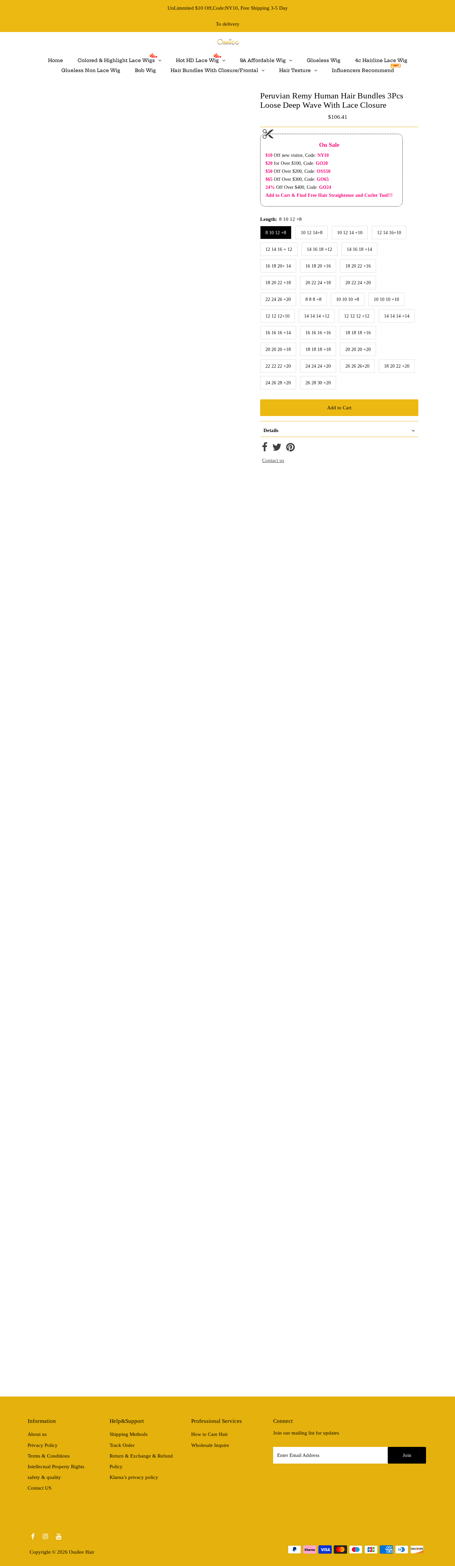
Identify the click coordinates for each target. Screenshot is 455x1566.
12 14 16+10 (389, 232)
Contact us (273, 460)
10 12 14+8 (311, 232)
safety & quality (44, 1477)
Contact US (39, 1488)
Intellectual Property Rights (56, 1466)
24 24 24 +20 (318, 366)
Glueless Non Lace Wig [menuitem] (90, 70)
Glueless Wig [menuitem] (323, 60)
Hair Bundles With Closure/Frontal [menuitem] (214, 70)
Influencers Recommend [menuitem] (363, 70)
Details (270, 430)
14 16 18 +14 (359, 249)
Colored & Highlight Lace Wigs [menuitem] (116, 60)
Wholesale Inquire (210, 1445)
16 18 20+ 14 (278, 266)
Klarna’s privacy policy (134, 1477)
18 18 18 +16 (358, 332)
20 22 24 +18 (318, 282)
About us (37, 1434)
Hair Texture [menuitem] (295, 70)
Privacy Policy (43, 1445)
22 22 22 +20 (278, 366)
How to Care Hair (209, 1434)
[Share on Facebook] (264, 449)
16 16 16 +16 (318, 332)
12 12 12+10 (277, 316)
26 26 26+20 (357, 366)
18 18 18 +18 (318, 349)
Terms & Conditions (49, 1456)
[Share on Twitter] (276, 449)
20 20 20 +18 (278, 349)
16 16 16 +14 (278, 332)
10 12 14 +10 (349, 232)
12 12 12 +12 (356, 316)
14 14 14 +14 (396, 316)
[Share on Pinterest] (290, 449)
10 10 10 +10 (386, 299)
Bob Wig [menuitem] (145, 70)
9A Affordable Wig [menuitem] (263, 60)
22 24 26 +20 (278, 299)
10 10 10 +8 (347, 299)
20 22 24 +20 (358, 282)
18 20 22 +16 (358, 266)
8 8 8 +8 (313, 299)
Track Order (122, 1445)
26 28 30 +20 (318, 382)
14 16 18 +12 (319, 249)
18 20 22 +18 (278, 282)
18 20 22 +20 (396, 366)
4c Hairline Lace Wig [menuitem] (381, 60)
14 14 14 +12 (316, 316)
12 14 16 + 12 (278, 249)
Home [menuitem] (55, 60)
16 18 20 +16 (318, 266)
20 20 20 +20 (358, 349)
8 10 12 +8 (275, 232)
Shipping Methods (129, 1434)
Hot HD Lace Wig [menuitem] (197, 60)
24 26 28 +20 (278, 382)
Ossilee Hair (81, 1552)
